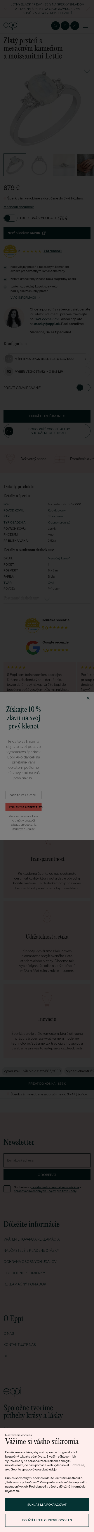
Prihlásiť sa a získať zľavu (25, 807)
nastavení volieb (16, 1486)
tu (17, 1491)
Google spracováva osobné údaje (34, 1469)
